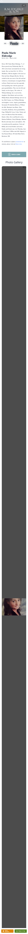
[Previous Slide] (3, 606)
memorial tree (20, 141)
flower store (19, 144)
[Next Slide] (24, 606)
